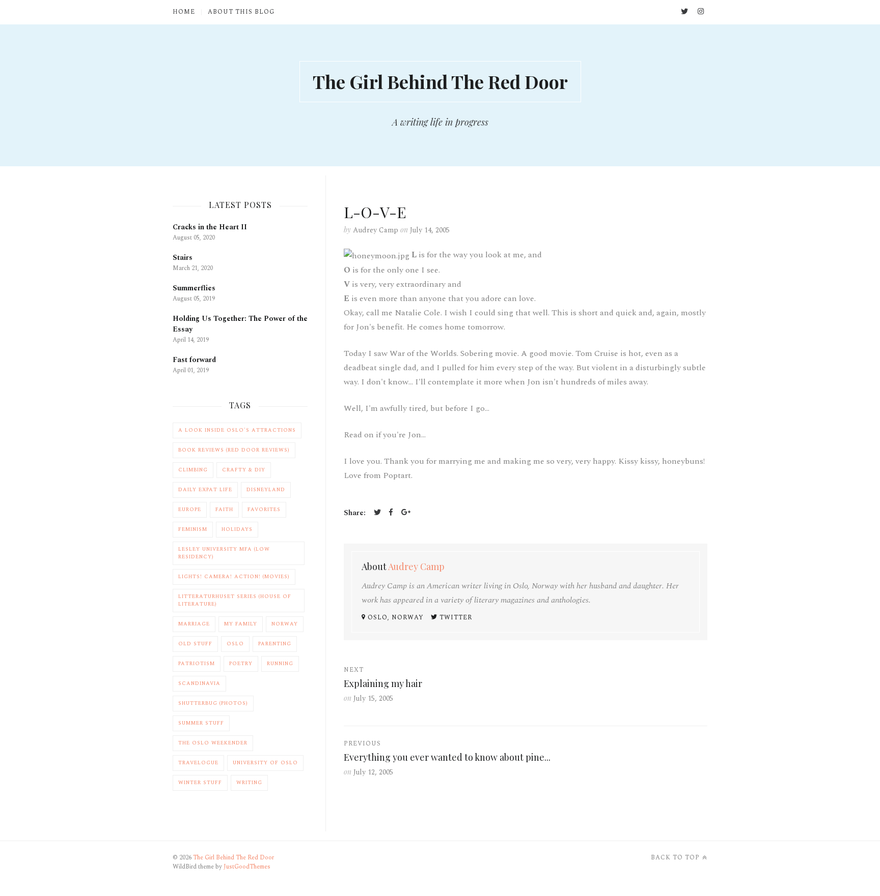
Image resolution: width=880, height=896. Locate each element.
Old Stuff (195, 644)
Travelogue (198, 763)
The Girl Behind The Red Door (440, 81)
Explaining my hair (383, 683)
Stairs (183, 257)
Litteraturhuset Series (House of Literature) (234, 600)
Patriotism (196, 664)
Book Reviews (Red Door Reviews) (234, 450)
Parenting (274, 644)
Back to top (675, 857)
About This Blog (241, 12)
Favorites (264, 509)
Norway (284, 624)
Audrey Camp (375, 230)
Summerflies (194, 288)
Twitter (454, 617)
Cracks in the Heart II (210, 227)
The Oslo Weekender (213, 743)
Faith (224, 509)
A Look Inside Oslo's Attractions (237, 430)
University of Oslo (265, 763)
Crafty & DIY (243, 470)
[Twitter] (377, 513)
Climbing (193, 470)
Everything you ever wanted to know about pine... (447, 757)
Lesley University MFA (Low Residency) (224, 553)
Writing (249, 783)
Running (280, 664)
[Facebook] (391, 513)
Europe (189, 509)
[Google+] (405, 513)
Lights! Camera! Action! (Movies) (234, 577)
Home (184, 12)
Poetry (241, 664)
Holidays (237, 529)
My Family (240, 624)
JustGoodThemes (247, 867)
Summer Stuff (201, 723)
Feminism (192, 529)
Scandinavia (199, 683)
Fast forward (194, 359)
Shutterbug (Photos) (213, 703)
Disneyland (265, 490)
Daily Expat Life (205, 490)
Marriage (194, 624)
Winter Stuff (200, 783)
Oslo (235, 644)
